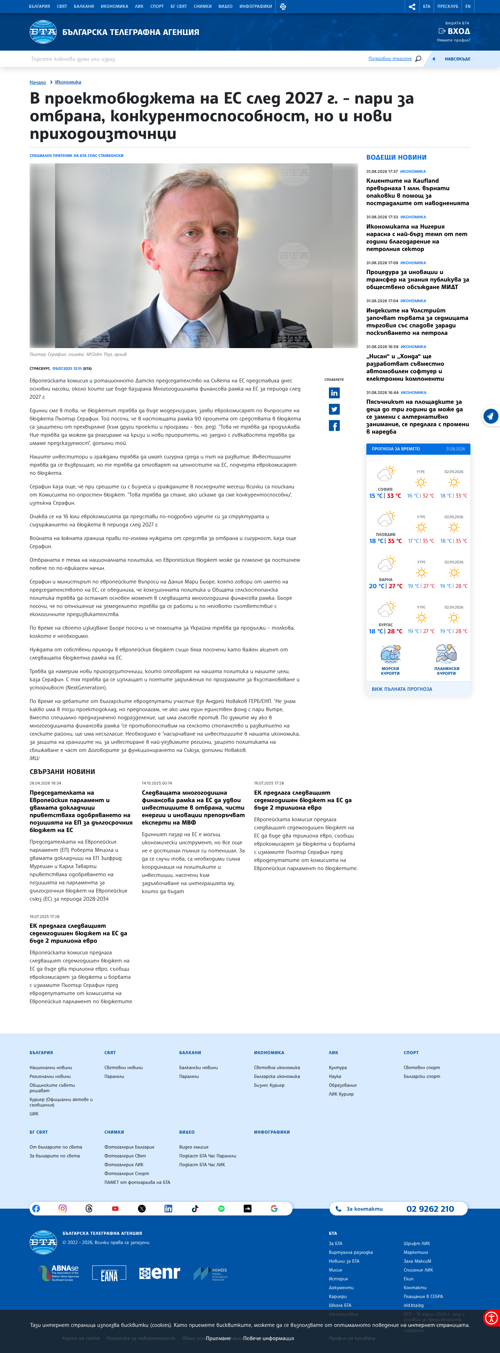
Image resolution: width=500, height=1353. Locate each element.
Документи (341, 1288)
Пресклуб (447, 6)
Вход (459, 31)
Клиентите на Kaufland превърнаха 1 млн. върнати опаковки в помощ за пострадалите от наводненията (417, 192)
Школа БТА (340, 1305)
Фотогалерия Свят (125, 1156)
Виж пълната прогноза (402, 689)
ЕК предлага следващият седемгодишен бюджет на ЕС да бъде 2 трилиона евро (303, 800)
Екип (409, 1279)
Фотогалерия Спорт (126, 1173)
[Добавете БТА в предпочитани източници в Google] (277, 1209)
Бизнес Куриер (269, 1085)
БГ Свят (179, 6)
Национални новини (51, 1067)
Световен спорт (422, 1067)
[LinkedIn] (171, 1209)
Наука (335, 1076)
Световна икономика (277, 1067)
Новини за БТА (344, 1261)
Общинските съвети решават (52, 1088)
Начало (38, 82)
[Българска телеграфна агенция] (43, 1242)
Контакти (415, 1288)
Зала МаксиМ (417, 1261)
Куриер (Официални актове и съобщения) (61, 1102)
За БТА (335, 1243)
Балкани (84, 6)
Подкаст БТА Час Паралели (207, 1156)
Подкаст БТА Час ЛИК (202, 1165)
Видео (226, 6)
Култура (338, 1067)
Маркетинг (416, 1252)
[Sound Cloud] (250, 1209)
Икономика (115, 6)
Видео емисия (194, 1147)
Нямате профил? (453, 39)
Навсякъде (457, 59)
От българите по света (56, 1147)
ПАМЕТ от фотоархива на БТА (137, 1182)
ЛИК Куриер (341, 1094)
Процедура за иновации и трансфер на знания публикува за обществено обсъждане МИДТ (417, 279)
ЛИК (139, 6)
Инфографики (255, 6)
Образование (343, 1085)
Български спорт (422, 1076)
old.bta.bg (414, 1305)
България (39, 6)
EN (468, 6)
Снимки (203, 6)
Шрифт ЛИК (417, 1243)
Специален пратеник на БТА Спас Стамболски (76, 155)
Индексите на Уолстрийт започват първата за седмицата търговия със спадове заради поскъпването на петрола (417, 322)
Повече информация (268, 1338)
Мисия (335, 1270)
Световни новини (123, 1067)
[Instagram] (65, 1209)
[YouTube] (118, 1209)
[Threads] (92, 1209)
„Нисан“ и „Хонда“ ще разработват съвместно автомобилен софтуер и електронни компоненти (405, 367)
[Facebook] (39, 1209)
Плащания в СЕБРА (423, 1296)
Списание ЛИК (418, 1270)
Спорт (157, 6)
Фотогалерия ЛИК (124, 1165)
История (338, 1279)
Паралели (114, 1076)
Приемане (218, 1338)
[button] (283, 6)
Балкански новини (198, 1067)
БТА (426, 6)
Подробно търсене (390, 58)
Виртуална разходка (351, 1252)
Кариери (338, 1296)
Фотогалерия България (129, 1147)
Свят (62, 6)
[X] (144, 1209)
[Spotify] (224, 1209)
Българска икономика (277, 1076)
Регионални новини (50, 1076)
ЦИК (34, 1114)
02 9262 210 (430, 1209)
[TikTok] (197, 1209)
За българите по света (55, 1156)
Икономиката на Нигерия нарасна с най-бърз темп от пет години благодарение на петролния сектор (416, 238)
